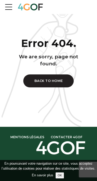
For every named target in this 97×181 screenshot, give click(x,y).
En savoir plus (42, 175)
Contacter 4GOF (66, 137)
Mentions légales (27, 137)
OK (60, 175)
